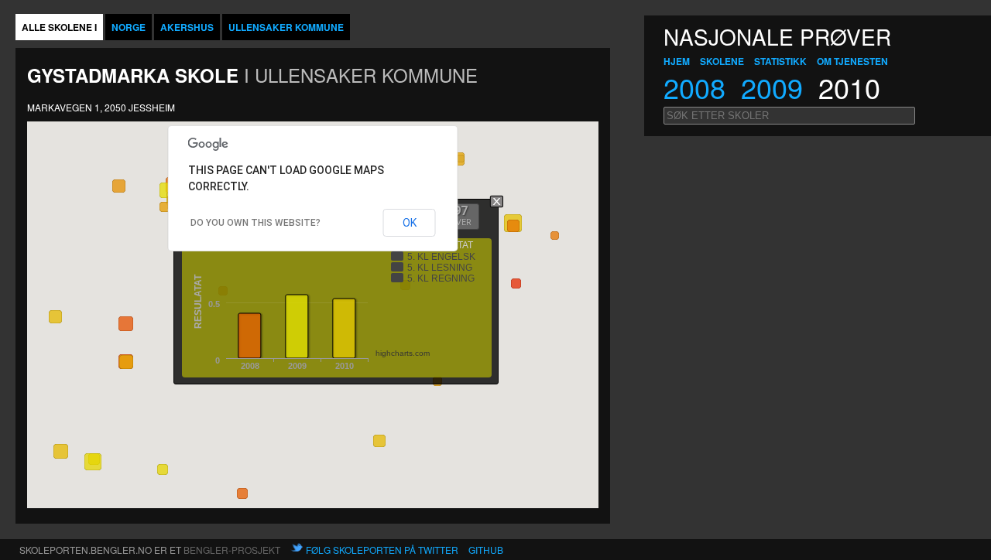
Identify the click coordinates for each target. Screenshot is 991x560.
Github (485, 549)
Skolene (722, 61)
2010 (849, 87)
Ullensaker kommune (286, 27)
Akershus (187, 27)
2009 (772, 87)
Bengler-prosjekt (231, 549)
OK (410, 223)
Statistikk (780, 61)
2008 (694, 87)
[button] (458, 159)
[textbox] (789, 116)
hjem (677, 61)
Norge (128, 27)
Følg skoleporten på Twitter (382, 549)
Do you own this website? (255, 222)
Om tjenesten (852, 61)
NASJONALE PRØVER (777, 36)
